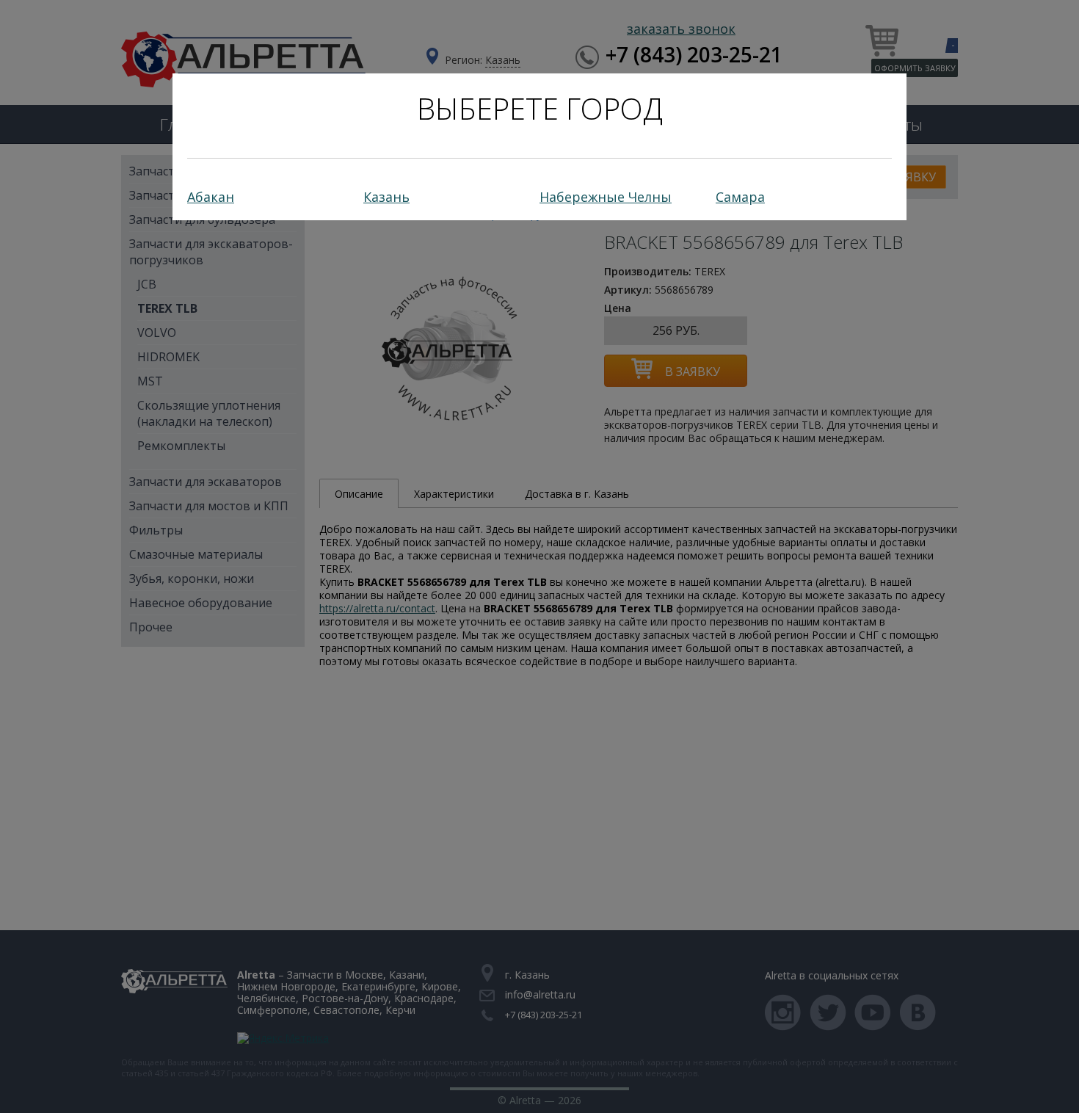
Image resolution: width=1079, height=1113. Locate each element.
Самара (740, 197)
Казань (386, 197)
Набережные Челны (606, 197)
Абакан (210, 197)
